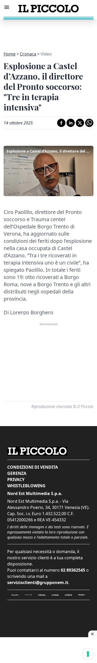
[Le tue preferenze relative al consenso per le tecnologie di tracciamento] (88, 654)
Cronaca (28, 54)
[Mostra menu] (7, 7)
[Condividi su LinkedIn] (70, 123)
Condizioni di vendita (32, 467)
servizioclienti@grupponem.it (37, 582)
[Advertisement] (48, 32)
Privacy (16, 479)
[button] (48, 170)
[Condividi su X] (80, 123)
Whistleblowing (26, 486)
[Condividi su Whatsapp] (89, 123)
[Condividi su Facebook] (61, 123)
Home (10, 54)
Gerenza (16, 473)
